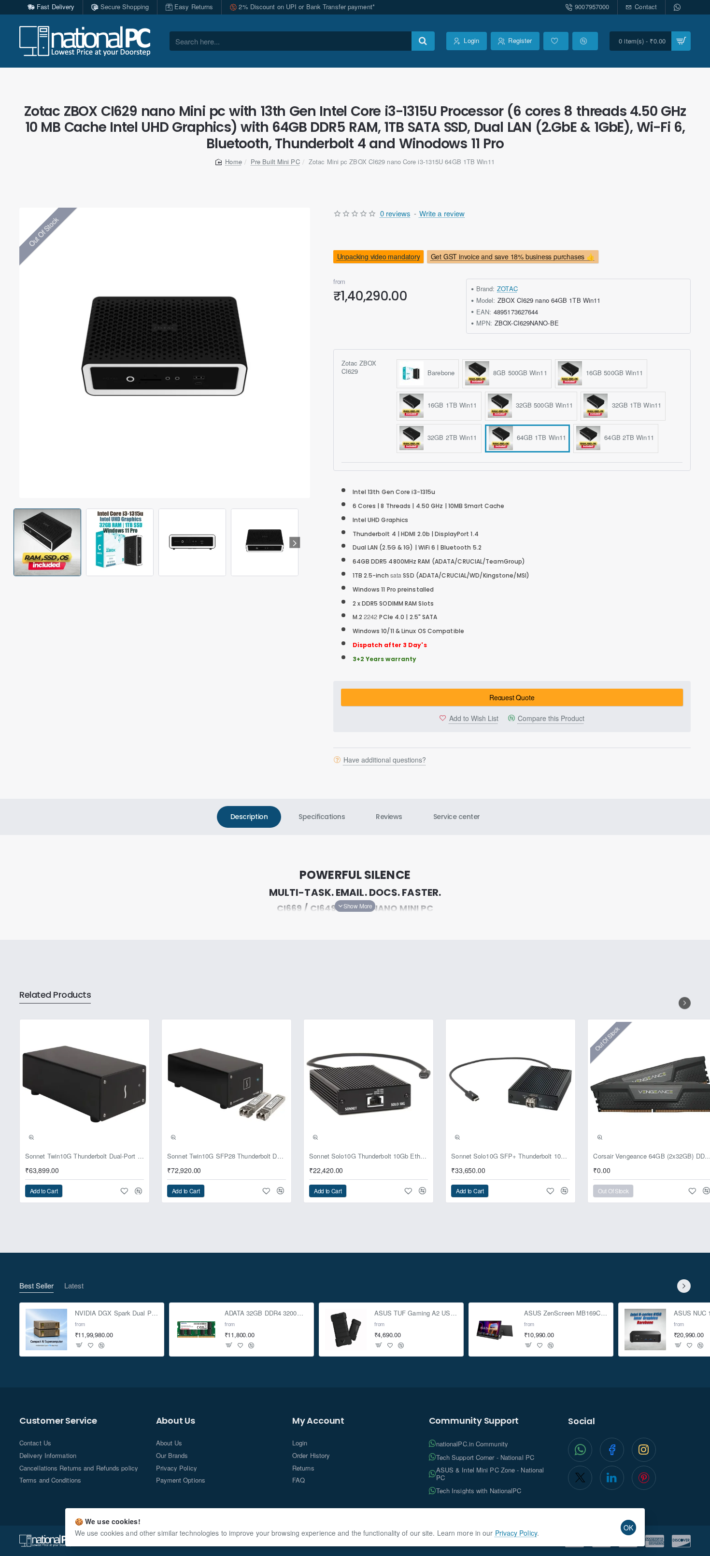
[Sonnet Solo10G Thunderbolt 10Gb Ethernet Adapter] (368, 1084)
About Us (175, 1421)
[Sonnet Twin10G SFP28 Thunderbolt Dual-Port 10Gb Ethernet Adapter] (226, 1084)
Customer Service (58, 1421)
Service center (456, 816)
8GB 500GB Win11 (518, 372)
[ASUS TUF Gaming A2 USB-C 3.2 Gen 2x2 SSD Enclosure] (345, 1329)
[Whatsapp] (678, 7)
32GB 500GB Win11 (542, 404)
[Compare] (584, 41)
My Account (318, 1421)
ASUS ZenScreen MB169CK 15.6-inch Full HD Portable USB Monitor (566, 1314)
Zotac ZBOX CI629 (359, 367)
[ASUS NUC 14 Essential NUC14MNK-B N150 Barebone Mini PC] (645, 1329)
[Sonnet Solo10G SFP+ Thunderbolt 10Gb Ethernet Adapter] (510, 1084)
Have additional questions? (384, 759)
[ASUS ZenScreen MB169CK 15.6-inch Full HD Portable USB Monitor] (495, 1329)
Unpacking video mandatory (378, 256)
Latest (74, 1285)
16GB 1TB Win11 (450, 404)
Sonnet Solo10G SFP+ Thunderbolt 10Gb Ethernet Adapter (510, 1156)
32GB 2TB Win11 (450, 436)
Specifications (321, 816)
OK (628, 1527)
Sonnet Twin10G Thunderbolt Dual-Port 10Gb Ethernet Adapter (84, 1156)
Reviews (389, 816)
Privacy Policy (516, 1533)
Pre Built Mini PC (275, 161)
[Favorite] (555, 41)
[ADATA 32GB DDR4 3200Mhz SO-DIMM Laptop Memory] (196, 1329)
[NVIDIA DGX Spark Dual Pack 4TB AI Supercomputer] (46, 1329)
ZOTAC (507, 288)
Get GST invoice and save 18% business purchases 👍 (513, 256)
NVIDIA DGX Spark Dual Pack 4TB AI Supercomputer (116, 1314)
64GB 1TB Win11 (540, 436)
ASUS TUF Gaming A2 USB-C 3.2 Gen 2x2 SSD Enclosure (416, 1314)
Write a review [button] (442, 213)
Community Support (474, 1421)
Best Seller (36, 1285)
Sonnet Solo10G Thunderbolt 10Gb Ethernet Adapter (368, 1156)
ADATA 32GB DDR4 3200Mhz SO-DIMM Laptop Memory (266, 1314)
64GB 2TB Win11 (627, 436)
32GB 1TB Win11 (634, 404)
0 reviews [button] (395, 213)
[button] (15, 542)
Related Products (55, 995)
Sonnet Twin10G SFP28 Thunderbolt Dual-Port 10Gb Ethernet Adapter (226, 1156)
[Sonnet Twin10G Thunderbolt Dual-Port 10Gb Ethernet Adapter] (84, 1084)
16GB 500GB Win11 (612, 372)
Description (249, 816)
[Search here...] (423, 41)
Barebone (439, 372)
